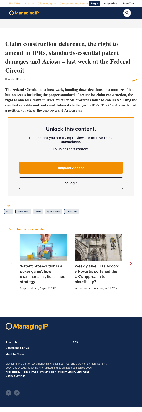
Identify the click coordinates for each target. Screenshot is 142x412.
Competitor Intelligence (74, 3)
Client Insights (47, 3)
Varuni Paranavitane (87, 288)
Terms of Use (30, 371)
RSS (75, 342)
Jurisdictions (71, 211)
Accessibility (13, 371)
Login (94, 3)
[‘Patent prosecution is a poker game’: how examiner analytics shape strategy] (43, 247)
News (8, 211)
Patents (38, 211)
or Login (71, 183)
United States (23, 211)
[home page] (24, 13)
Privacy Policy (48, 371)
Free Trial (129, 3)
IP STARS (15, 3)
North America (53, 211)
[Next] (130, 263)
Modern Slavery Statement (73, 371)
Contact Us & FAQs (17, 348)
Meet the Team (15, 354)
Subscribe (110, 3)
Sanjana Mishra (29, 288)
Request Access (71, 168)
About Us (11, 342)
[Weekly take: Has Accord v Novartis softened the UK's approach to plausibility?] (98, 247)
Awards (29, 3)
